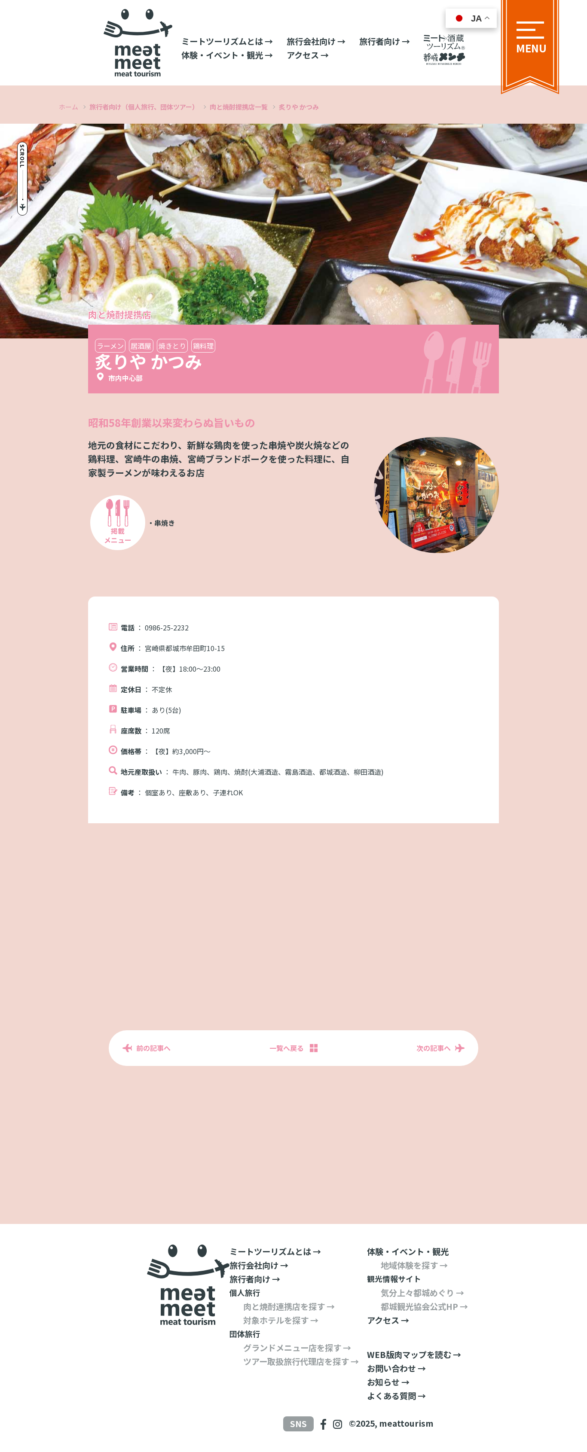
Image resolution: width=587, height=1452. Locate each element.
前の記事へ (153, 1048)
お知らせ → (388, 1382)
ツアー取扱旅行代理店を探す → (301, 1361)
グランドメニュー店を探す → (297, 1348)
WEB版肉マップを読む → (414, 1355)
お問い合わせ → (396, 1368)
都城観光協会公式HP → (424, 1306)
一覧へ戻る (286, 1048)
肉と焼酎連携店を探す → (289, 1306)
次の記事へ (433, 1048)
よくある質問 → (396, 1396)
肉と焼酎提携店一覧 (239, 106)
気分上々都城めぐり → (422, 1293)
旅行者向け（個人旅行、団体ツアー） (144, 106)
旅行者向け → (384, 41)
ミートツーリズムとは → (227, 41)
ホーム (68, 106)
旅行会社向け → (316, 41)
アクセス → (308, 55)
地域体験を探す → (414, 1265)
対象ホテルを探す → (280, 1320)
